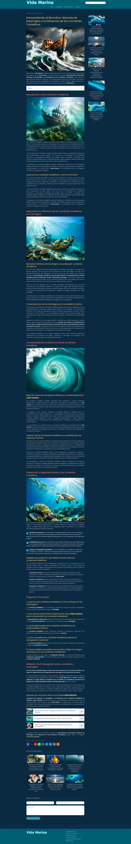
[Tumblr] (43, 744)
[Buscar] (104, 3)
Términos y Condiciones (72, 833)
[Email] (54, 744)
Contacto (77, 7)
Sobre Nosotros (69, 7)
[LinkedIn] (46, 744)
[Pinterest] (35, 744)
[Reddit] (58, 744)
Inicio (52, 7)
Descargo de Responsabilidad (73, 839)
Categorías (59, 7)
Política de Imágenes (71, 837)
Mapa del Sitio (69, 840)
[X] (31, 744)
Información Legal (70, 831)
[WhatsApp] (39, 744)
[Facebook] (28, 744)
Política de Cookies (70, 835)
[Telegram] (50, 744)
